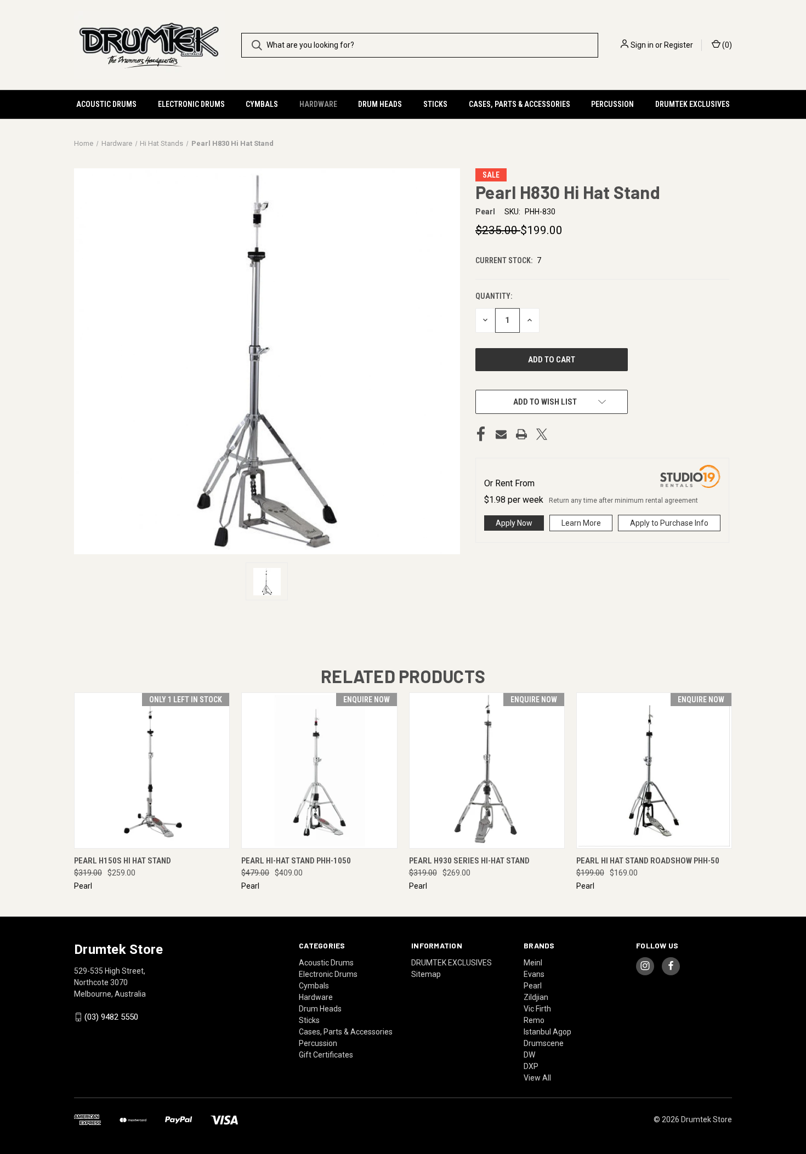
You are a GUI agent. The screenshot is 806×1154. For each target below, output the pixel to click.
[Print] (521, 434)
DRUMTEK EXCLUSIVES (692, 104)
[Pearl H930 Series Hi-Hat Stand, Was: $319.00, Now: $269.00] (487, 770)
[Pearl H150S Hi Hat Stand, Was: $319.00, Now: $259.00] (152, 770)
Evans (534, 974)
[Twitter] (541, 434)
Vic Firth (537, 1008)
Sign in (642, 45)
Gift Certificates (326, 1054)
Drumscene (544, 1043)
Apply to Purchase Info (669, 523)
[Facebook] (480, 434)
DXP (531, 1066)
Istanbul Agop (547, 1031)
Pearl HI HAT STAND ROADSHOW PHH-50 (647, 861)
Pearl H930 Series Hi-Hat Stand (469, 861)
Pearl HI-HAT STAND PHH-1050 (296, 861)
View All (537, 1077)
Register (678, 45)
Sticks (435, 104)
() (726, 45)
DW (529, 1054)
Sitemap (426, 974)
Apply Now (514, 523)
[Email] (501, 434)
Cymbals (262, 104)
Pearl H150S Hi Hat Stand (122, 861)
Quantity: (493, 296)
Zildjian (536, 997)
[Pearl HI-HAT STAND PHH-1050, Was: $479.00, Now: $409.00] (319, 770)
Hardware (318, 104)
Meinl (533, 962)
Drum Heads (380, 104)
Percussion (612, 104)
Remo (534, 1020)
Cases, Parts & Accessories (519, 104)
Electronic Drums (191, 104)
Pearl (533, 985)
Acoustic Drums (106, 104)
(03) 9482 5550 (111, 1017)
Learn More (581, 523)
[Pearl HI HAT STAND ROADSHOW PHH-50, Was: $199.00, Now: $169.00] (654, 770)
